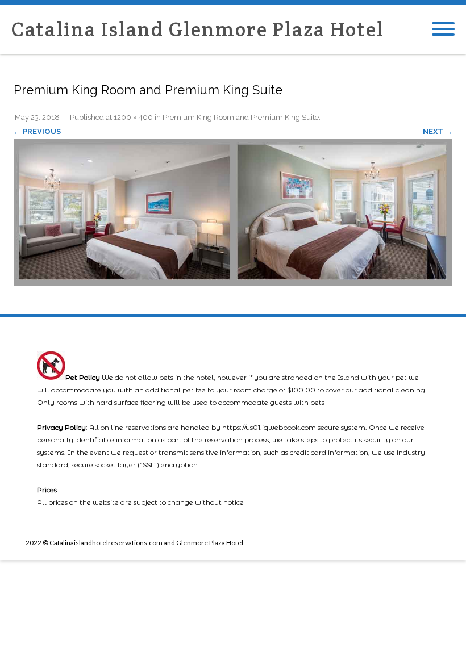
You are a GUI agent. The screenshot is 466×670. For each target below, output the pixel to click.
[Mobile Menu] (443, 29)
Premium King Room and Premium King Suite (241, 117)
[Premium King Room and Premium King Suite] (233, 212)
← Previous (37, 131)
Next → (437, 131)
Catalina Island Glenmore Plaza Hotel (197, 29)
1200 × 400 (133, 117)
